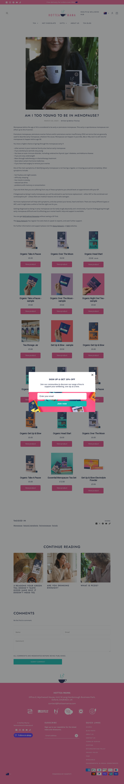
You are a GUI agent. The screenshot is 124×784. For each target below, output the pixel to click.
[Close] (92, 375)
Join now (62, 403)
